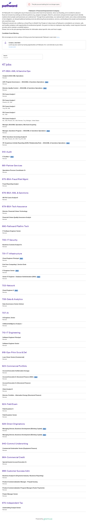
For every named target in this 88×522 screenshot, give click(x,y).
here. (58, 37)
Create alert (12, 47)
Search (5, 55)
